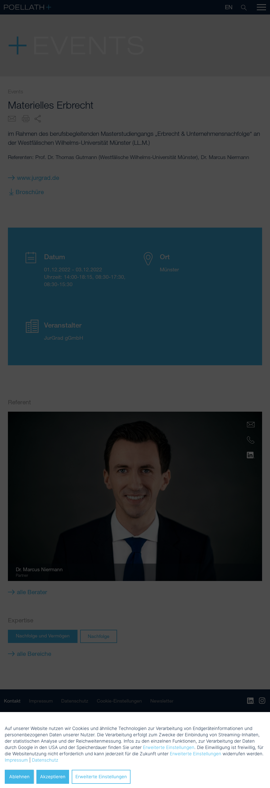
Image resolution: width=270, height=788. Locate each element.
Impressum (16, 760)
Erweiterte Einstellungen (168, 747)
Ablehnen (19, 776)
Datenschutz (45, 760)
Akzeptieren (52, 776)
